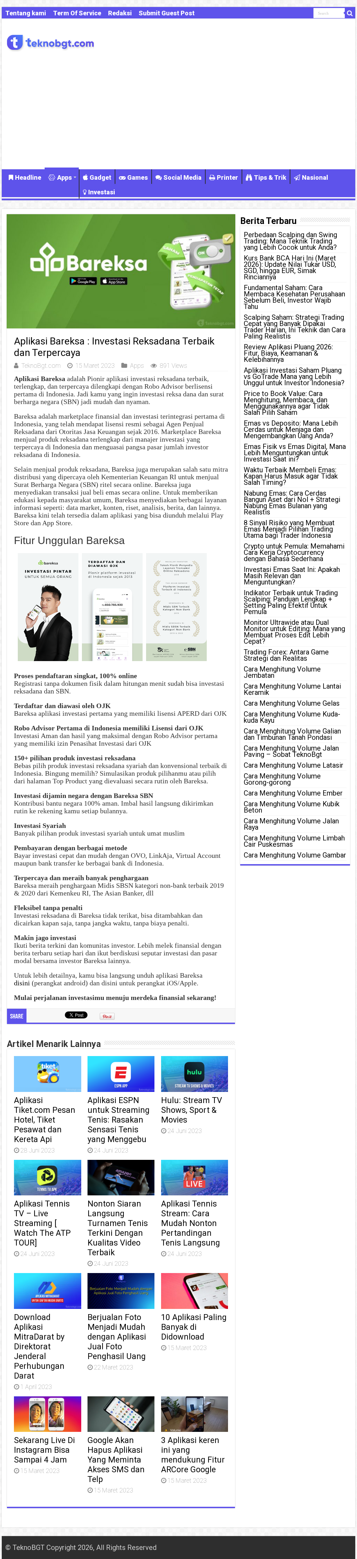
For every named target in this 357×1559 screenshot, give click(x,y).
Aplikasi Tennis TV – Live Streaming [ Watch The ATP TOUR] (42, 1223)
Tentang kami (25, 13)
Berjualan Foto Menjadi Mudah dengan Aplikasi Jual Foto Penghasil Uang (117, 1336)
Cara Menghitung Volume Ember (293, 793)
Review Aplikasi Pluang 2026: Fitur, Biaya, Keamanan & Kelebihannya (288, 353)
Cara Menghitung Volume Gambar (295, 855)
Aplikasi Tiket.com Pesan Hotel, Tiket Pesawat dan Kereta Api (44, 1119)
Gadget (100, 177)
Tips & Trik (270, 177)
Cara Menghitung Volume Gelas (292, 703)
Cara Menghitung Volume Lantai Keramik (292, 689)
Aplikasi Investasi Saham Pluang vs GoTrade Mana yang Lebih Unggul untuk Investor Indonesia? (294, 376)
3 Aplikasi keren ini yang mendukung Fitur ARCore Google (193, 1454)
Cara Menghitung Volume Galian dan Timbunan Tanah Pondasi (292, 734)
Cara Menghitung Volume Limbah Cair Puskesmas (294, 841)
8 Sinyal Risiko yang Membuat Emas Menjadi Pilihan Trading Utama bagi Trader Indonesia (289, 529)
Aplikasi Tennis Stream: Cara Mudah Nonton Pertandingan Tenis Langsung (190, 1223)
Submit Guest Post (167, 13)
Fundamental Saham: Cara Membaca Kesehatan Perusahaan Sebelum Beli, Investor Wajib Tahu (294, 297)
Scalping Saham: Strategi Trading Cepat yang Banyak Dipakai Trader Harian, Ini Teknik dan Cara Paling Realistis (294, 326)
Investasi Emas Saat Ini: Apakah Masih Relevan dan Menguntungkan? (292, 575)
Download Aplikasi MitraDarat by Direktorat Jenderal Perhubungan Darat (39, 1346)
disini (22, 983)
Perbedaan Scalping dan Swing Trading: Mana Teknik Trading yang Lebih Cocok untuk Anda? (290, 241)
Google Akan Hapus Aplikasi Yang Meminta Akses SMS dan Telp (116, 1459)
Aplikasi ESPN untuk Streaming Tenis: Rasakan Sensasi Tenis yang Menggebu (119, 1119)
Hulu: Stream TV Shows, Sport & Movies (191, 1110)
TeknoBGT (29, 1547)
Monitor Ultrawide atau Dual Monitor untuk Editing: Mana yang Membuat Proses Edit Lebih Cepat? (294, 631)
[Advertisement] (178, 110)
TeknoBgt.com (41, 365)
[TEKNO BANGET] (50, 42)
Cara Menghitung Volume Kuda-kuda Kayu (292, 717)
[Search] (350, 13)
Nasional (315, 177)
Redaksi (120, 13)
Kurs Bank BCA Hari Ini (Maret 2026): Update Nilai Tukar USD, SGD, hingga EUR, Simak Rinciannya (290, 267)
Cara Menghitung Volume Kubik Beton (292, 807)
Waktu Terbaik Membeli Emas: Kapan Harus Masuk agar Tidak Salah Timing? (291, 476)
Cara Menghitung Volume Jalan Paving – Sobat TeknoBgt (291, 751)
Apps (64, 177)
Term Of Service (77, 13)
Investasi (101, 192)
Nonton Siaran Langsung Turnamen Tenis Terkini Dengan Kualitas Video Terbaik (118, 1228)
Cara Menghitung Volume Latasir (293, 765)
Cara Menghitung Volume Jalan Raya (291, 824)
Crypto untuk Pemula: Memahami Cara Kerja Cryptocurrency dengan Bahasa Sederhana (294, 552)
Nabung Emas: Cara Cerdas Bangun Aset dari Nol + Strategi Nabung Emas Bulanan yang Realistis (292, 502)
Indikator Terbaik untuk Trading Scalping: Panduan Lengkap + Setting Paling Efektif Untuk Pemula (291, 602)
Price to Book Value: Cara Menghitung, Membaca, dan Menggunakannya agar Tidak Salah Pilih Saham (286, 403)
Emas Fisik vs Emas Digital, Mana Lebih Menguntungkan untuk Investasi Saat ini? (295, 452)
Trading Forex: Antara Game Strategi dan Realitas (286, 655)
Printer (227, 177)
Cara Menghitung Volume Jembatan (282, 672)
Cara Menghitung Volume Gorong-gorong (282, 779)
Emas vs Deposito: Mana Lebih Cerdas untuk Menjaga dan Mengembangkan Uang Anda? (291, 429)
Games (137, 177)
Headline (28, 177)
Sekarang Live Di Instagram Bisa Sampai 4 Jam (44, 1450)
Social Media (183, 177)
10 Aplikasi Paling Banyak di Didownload (194, 1327)
